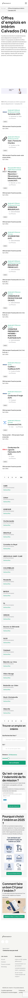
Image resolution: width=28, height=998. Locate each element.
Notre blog (4, 966)
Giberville (6, 709)
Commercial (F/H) (14, 424)
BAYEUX (6, 591)
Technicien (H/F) (14, 114)
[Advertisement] (14, 73)
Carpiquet (6, 650)
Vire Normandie (8, 521)
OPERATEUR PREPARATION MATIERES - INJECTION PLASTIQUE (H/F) (14, 333)
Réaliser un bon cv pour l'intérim (14, 916)
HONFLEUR (7, 509)
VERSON (6, 615)
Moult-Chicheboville (10, 697)
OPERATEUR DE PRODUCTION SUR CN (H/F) (15, 298)
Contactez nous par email (10, 950)
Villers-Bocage (8, 674)
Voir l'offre (5, 128)
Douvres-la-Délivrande (11, 627)
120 (21, 477)
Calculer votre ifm (14, 806)
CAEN (5, 486)
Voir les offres (6, 490)
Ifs (4, 603)
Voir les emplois (14, 762)
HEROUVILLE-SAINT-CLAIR (12, 556)
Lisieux (5, 497)
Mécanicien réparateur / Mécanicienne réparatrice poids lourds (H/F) (14, 176)
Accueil (3, 8)
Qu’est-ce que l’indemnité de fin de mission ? (20, 974)
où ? (3, 744)
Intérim (5, 121)
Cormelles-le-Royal (10, 544)
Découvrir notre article (14, 873)
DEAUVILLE (7, 533)
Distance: (5, 754)
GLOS (5, 638)
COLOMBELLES (8, 568)
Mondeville (7, 580)
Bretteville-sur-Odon (10, 685)
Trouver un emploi (5, 964)
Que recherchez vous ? (9, 735)
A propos (3, 962)
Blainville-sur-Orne (10, 662)
